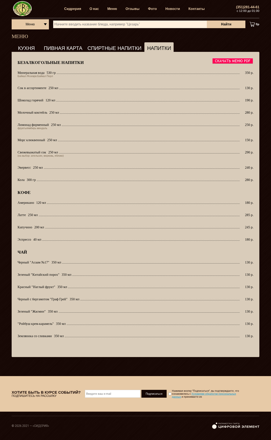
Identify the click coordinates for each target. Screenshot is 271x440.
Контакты (196, 9)
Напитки (159, 48)
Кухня (26, 48)
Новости (172, 9)
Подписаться (154, 393)
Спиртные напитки (114, 48)
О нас (94, 9)
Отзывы (133, 9)
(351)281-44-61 (247, 7)
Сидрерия (72, 9)
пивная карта (63, 48)
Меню (112, 9)
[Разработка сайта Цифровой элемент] (235, 427)
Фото (152, 9)
